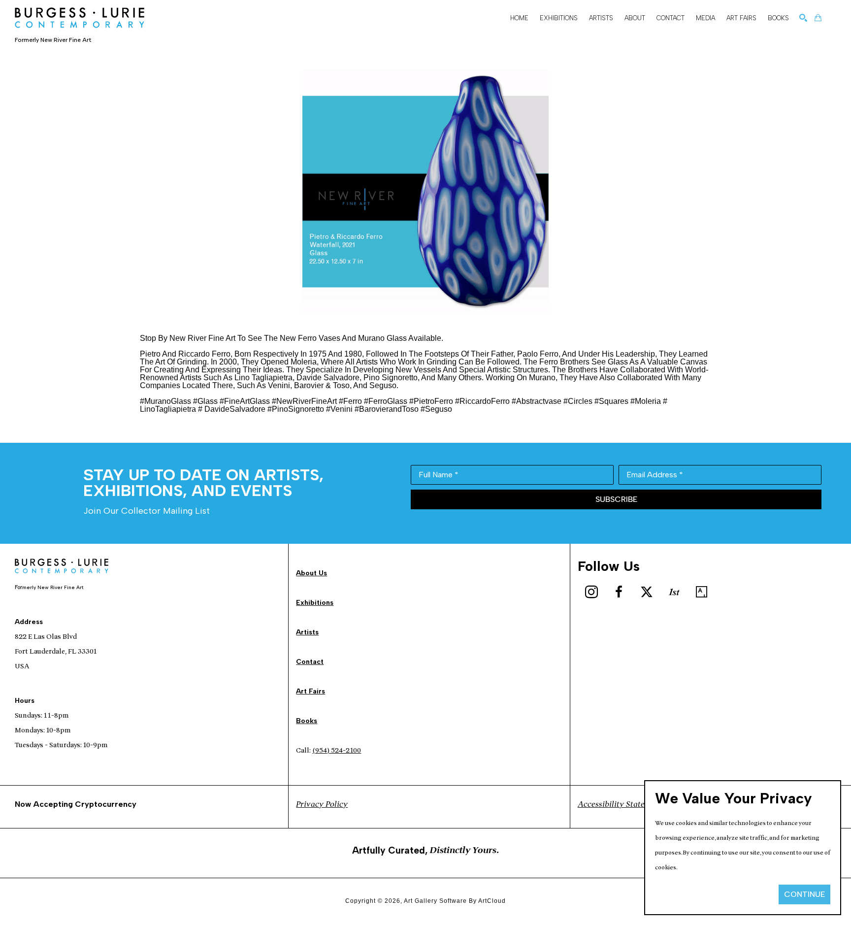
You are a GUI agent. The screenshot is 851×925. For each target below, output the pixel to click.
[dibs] (674, 592)
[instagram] (591, 592)
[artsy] (701, 592)
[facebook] (619, 592)
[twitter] (646, 592)
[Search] (803, 18)
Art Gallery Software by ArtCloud (455, 900)
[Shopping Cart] (818, 18)
